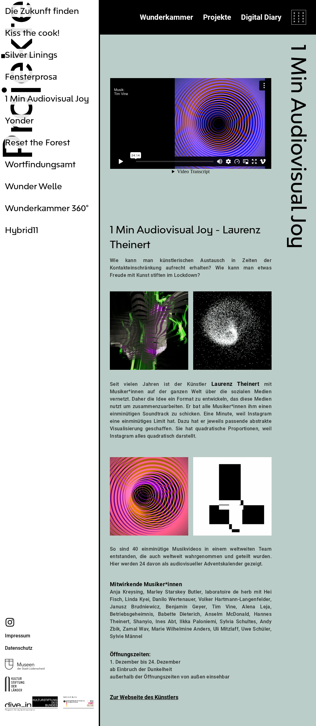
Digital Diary (261, 17)
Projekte (217, 17)
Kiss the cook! (32, 33)
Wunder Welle (33, 186)
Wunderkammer (166, 17)
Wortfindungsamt (40, 164)
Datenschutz (18, 648)
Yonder (19, 120)
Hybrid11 (21, 230)
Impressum (17, 636)
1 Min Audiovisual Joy (47, 98)
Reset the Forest (37, 142)
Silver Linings (31, 55)
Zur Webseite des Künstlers (144, 697)
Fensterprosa (31, 76)
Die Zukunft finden (42, 11)
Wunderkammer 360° (47, 208)
